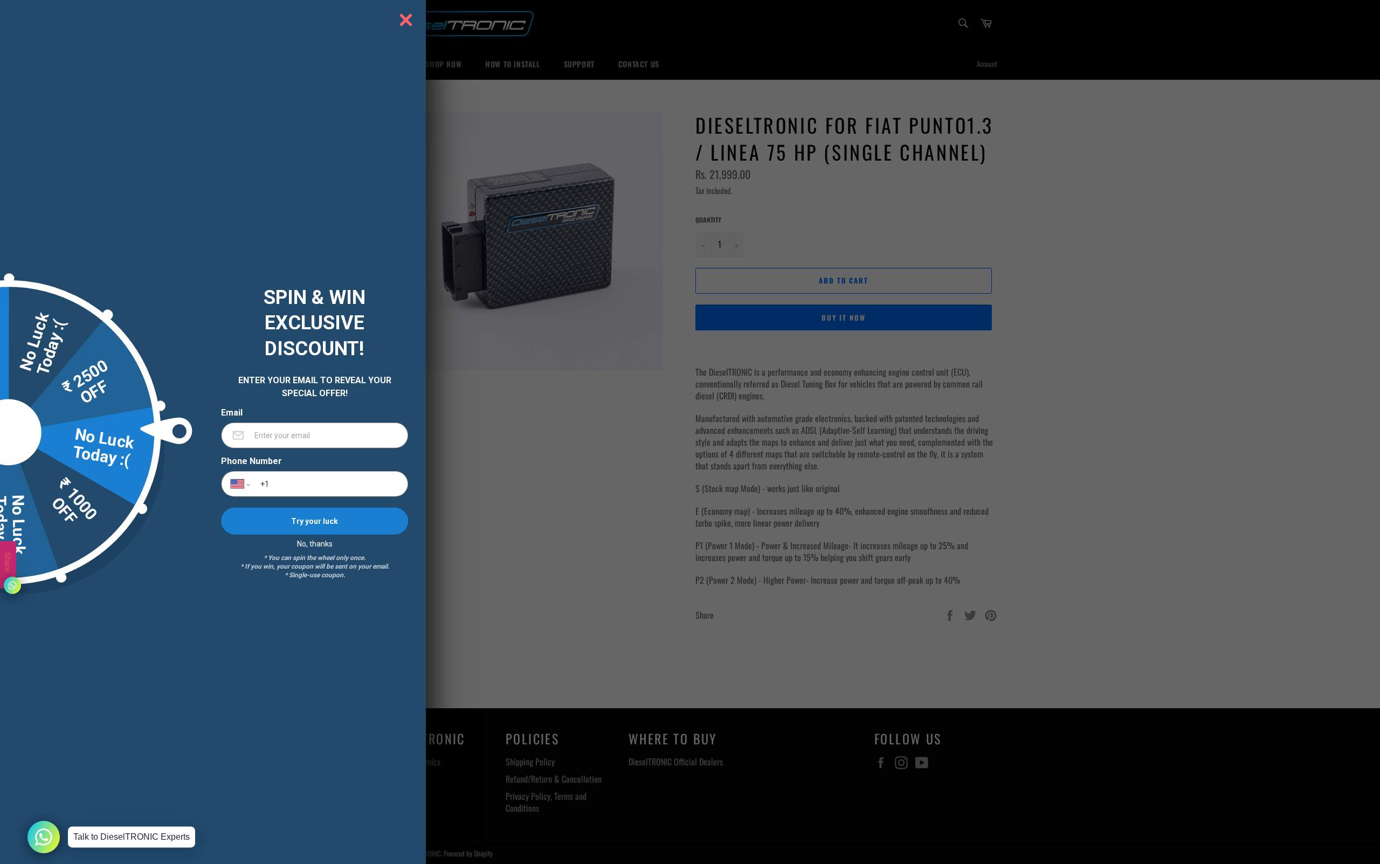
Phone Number (251, 461)
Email (232, 413)
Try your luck (314, 520)
